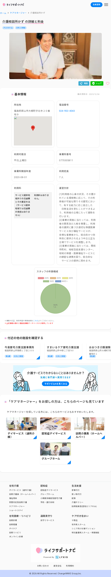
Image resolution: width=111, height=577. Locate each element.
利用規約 (70, 566)
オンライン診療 (16, 537)
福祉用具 (13, 498)
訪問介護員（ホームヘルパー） (23, 494)
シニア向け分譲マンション (83, 528)
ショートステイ (16, 510)
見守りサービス (47, 520)
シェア (99, 83)
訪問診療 (13, 520)
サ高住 (75, 520)
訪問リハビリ (15, 533)
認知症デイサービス (49, 490)
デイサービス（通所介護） (21, 490)
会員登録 (96, 4)
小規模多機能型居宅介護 (51, 498)
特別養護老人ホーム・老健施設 (85, 533)
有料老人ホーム (78, 524)
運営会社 (57, 566)
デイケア (13, 528)
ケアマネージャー (17, 506)
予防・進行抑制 (47, 502)
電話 (86, 83)
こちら (35, 321)
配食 (74, 498)
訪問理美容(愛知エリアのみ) (84, 506)
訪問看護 (13, 524)
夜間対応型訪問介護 (18, 502)
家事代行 (76, 490)
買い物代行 (77, 494)
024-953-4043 (67, 111)
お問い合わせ (43, 566)
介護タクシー (78, 502)
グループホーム (47, 494)
